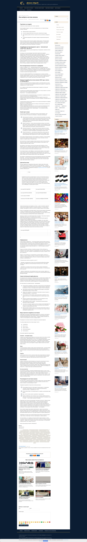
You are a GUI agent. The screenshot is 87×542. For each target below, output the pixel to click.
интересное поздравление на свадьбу (60, 60)
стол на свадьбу (36, 441)
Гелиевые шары (57, 203)
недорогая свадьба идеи (43, 434)
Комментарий (21, 511)
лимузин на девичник (39, 433)
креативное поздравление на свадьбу (60, 65)
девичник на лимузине (58, 58)
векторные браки (57, 53)
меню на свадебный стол (59, 70)
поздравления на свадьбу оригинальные (44, 438)
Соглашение (41, 530)
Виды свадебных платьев (41, 483)
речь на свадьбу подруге (59, 104)
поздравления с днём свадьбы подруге (26, 439)
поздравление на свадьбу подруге (43, 436)
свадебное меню (25, 440)
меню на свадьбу (26, 434)
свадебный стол (32, 440)
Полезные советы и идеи (60, 29)
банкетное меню (25, 429)
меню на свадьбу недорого (34, 434)
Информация (58, 39)
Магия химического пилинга (59, 166)
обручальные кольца (58, 77)
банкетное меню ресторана (44, 429)
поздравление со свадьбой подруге (31, 438)
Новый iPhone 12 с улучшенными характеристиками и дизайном (42, 469)
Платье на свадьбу (39, 497)
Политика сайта (34, 530)
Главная (57, 24)
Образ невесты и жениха (35, 19)
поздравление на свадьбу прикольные (61, 90)
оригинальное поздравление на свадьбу (61, 80)
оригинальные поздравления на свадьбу (38, 435)
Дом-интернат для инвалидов (25, 483)
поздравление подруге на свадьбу (37, 437)
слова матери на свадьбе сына (27, 441)
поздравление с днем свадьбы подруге (61, 94)
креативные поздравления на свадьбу (29, 433)
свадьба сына (57, 109)
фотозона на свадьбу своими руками (60, 114)
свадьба (37, 440)
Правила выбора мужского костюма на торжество (24, 498)
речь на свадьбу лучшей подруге (38, 439)
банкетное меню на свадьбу (34, 429)
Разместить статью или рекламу (50, 530)
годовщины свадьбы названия (59, 55)
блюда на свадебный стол (59, 50)
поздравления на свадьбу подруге (60, 99)
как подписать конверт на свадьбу (60, 62)
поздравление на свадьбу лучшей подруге (30, 436)
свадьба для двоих (43, 440)
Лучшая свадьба (32, 3)
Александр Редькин (22, 446)
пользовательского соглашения (41, 538)
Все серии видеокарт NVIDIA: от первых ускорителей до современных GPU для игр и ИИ (61, 184)
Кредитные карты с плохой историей (24, 469)
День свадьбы (58, 34)
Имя (19, 508)
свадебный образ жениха (42, 167)
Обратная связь (27, 530)
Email (30, 508)
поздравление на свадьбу (59, 85)
